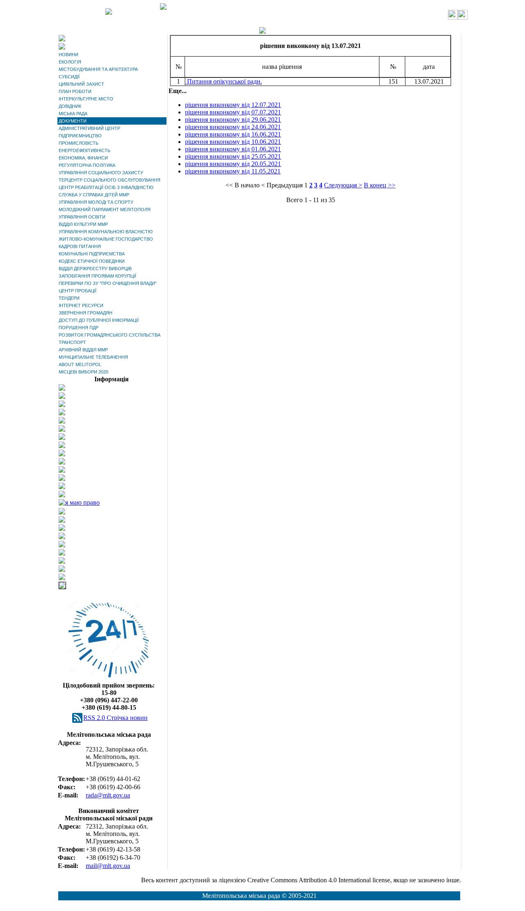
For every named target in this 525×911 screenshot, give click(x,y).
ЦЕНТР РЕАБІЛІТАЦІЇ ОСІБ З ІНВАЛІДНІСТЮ (106, 187)
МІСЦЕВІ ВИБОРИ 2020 (83, 371)
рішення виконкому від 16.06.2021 (233, 134)
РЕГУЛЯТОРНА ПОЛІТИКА (87, 165)
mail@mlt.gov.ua (108, 865)
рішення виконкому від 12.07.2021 (233, 104)
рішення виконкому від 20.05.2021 (233, 163)
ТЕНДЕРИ (69, 298)
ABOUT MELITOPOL (80, 364)
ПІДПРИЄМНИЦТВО (80, 135)
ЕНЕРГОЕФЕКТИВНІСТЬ (84, 150)
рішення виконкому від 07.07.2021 (233, 112)
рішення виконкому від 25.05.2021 (233, 156)
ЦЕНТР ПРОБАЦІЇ (77, 290)
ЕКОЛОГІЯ (70, 61)
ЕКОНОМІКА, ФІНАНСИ (83, 157)
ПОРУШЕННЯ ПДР (78, 327)
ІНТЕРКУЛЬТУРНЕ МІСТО (86, 98)
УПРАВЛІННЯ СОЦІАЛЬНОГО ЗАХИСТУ (101, 172)
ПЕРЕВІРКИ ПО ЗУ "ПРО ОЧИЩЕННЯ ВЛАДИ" (108, 283)
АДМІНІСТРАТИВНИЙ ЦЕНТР (89, 128)
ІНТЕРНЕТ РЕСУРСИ (81, 305)
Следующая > (343, 185)
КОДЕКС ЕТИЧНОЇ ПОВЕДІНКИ (92, 261)
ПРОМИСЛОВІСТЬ (78, 143)
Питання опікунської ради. (223, 81)
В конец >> (379, 185)
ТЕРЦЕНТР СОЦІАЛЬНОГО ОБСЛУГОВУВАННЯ (109, 180)
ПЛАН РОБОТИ (75, 91)
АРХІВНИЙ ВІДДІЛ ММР (83, 349)
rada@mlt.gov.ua (108, 795)
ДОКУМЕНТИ (73, 120)
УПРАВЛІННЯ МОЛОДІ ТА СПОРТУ (96, 202)
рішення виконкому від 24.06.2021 (233, 126)
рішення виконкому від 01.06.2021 (233, 149)
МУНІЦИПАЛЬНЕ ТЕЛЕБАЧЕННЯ (93, 357)
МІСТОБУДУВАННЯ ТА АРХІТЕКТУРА (98, 69)
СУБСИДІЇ (69, 76)
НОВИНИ (68, 54)
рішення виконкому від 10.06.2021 (233, 141)
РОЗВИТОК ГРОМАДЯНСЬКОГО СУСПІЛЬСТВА (109, 335)
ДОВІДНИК (70, 106)
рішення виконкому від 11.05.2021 (233, 171)
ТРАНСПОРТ (72, 342)
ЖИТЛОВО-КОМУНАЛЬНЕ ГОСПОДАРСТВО (106, 239)
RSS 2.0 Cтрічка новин (115, 717)
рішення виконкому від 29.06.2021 (233, 119)
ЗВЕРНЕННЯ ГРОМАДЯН (85, 312)
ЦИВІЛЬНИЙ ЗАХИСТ (81, 84)
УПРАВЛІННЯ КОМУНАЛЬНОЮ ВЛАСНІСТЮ (106, 231)
